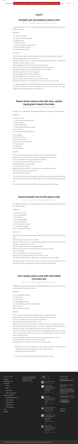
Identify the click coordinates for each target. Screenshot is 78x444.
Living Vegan (6, 383)
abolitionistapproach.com (66, 380)
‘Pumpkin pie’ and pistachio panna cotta (39, 20)
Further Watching (9, 400)
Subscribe (64, 401)
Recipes (7, 388)
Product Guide (9, 390)
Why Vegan (6, 379)
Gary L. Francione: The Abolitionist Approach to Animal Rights (29, 379)
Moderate (47, 282)
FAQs (5, 409)
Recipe (39, 23)
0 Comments (32, 23)
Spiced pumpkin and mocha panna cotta (39, 197)
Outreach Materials (10, 407)
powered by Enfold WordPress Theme (44, 442)
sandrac (54, 23)
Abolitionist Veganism (8, 395)
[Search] (62, 3)
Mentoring (6, 411)
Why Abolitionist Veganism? (12, 397)
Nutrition (8, 385)
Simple (47, 23)
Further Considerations (11, 393)
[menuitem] (16, 3)
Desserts (43, 23)
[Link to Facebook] (71, 3)
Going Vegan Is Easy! (8, 381)
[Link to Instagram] (73, 3)
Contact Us (63, 411)
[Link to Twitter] (68, 3)
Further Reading (9, 404)
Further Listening (9, 402)
